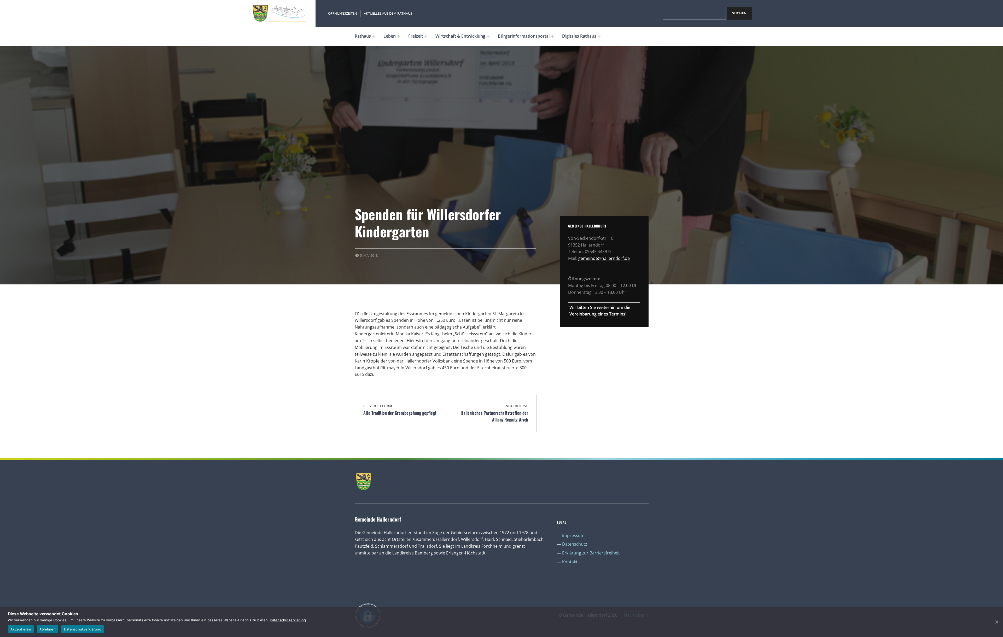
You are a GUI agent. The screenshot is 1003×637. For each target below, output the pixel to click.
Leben (389, 36)
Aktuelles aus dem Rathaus (388, 13)
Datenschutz (574, 544)
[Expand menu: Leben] (398, 36)
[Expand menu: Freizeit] (425, 36)
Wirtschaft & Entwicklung (460, 36)
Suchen (739, 13)
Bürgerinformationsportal (524, 36)
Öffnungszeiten (342, 13)
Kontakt (570, 562)
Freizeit (415, 36)
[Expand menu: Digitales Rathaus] (599, 36)
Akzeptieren (20, 629)
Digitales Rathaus (579, 36)
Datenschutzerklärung (288, 620)
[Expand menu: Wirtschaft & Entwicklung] (488, 36)
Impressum (573, 535)
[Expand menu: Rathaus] (373, 36)
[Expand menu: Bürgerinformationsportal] (552, 36)
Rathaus (363, 36)
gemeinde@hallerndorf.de (604, 258)
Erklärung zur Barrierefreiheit (591, 553)
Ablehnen (47, 629)
